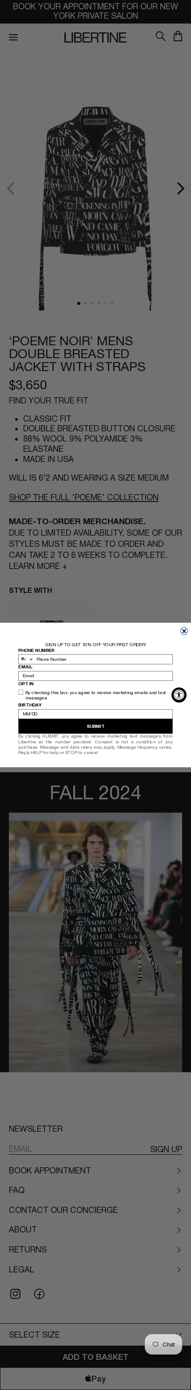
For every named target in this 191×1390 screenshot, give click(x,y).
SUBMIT (95, 726)
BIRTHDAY (29, 705)
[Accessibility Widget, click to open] (179, 695)
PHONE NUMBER (36, 650)
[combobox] (26, 659)
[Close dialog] (184, 631)
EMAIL (25, 667)
